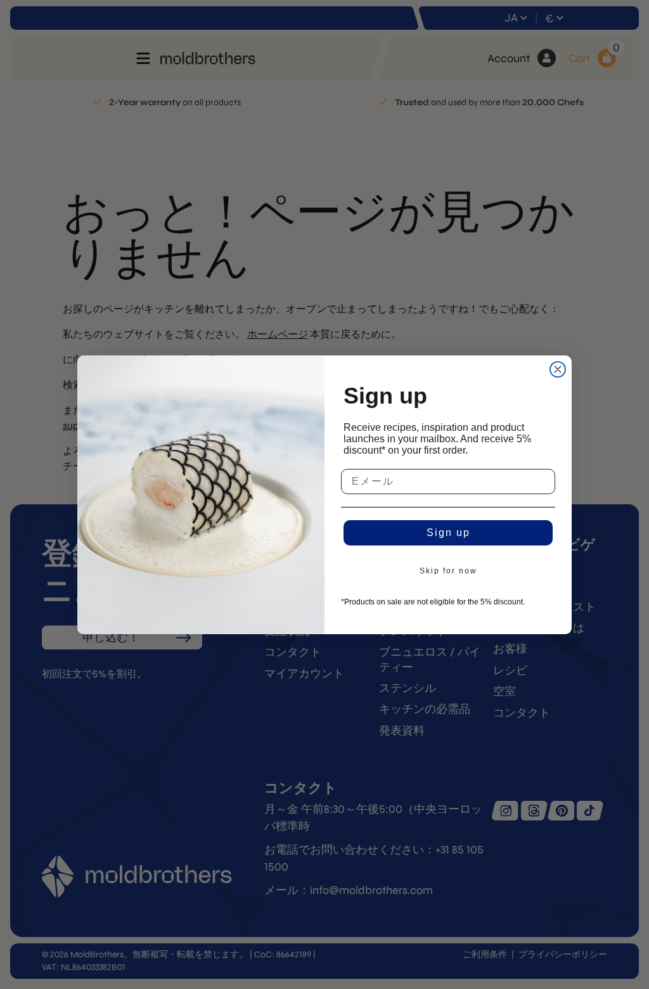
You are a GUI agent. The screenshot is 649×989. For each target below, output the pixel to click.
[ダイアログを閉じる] (557, 369)
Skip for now (448, 570)
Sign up (448, 532)
